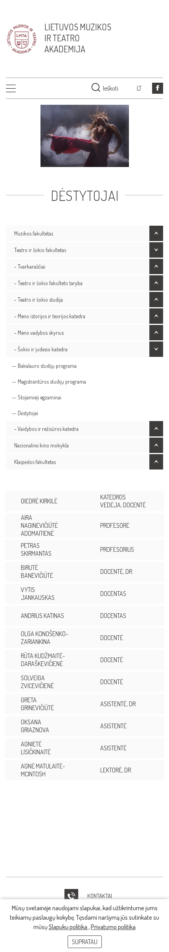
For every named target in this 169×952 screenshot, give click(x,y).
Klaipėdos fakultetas (35, 461)
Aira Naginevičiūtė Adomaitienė (39, 525)
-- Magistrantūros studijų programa (49, 381)
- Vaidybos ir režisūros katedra (46, 428)
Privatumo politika (113, 927)
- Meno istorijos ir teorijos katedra (49, 316)
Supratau (84, 942)
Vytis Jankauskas (38, 593)
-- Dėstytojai (25, 413)
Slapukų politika (68, 927)
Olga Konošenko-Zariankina (44, 638)
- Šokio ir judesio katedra (41, 349)
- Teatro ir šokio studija (38, 299)
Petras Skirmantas (36, 549)
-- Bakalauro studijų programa (44, 365)
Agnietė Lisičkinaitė (36, 748)
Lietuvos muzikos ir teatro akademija (77, 37)
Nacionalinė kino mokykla (41, 445)
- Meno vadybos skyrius (39, 332)
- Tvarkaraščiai (29, 266)
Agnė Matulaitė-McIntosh (43, 770)
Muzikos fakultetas (33, 233)
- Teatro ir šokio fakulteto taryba (48, 283)
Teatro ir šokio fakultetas (40, 250)
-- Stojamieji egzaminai (36, 397)
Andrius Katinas (42, 616)
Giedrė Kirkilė (39, 501)
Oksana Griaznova (35, 726)
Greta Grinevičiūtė (37, 704)
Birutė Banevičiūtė (37, 571)
